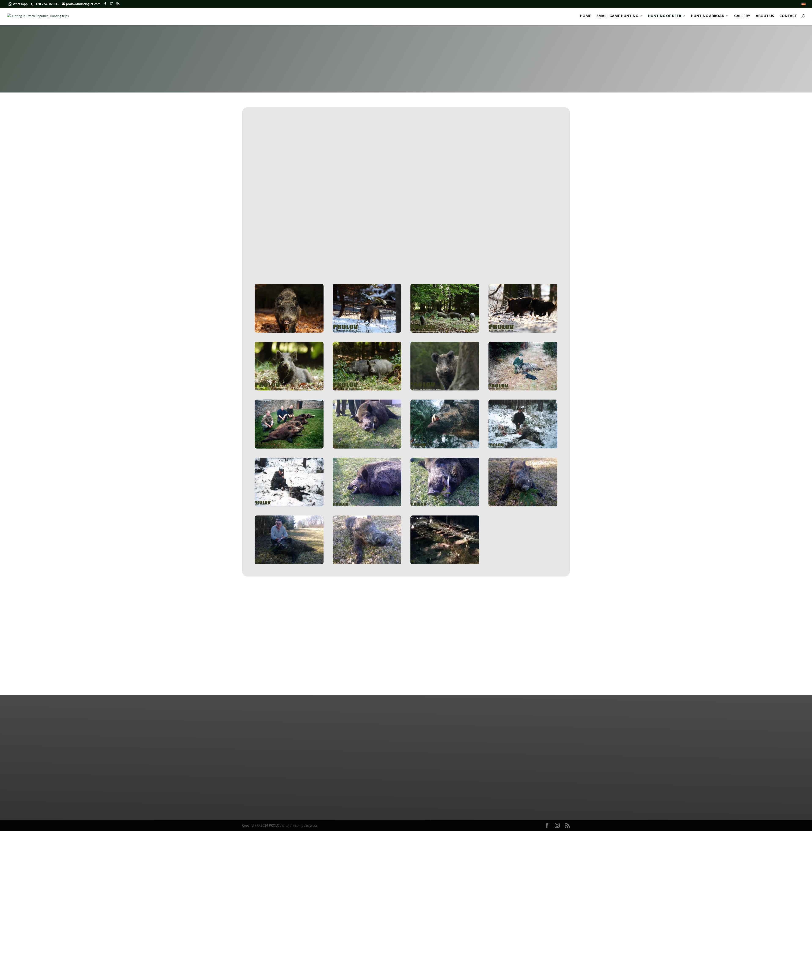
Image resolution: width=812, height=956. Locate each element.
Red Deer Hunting (347, 219)
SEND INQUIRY (441, 260)
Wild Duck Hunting (336, 214)
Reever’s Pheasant (303, 214)
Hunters (496, 192)
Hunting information (437, 173)
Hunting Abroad (707, 16)
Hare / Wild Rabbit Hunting (276, 219)
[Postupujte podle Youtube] (364, 772)
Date (423, 192)
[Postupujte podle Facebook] (334, 772)
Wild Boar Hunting (351, 224)
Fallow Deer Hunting (317, 224)
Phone (495, 151)
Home (585, 16)
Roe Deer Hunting (315, 219)
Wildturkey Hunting (370, 214)
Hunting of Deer (664, 16)
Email (425, 151)
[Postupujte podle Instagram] (349, 772)
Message (426, 218)
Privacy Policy (502, 244)
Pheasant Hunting (270, 214)
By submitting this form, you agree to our (468, 788)
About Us (765, 16)
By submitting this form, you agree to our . (469, 244)
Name (425, 134)
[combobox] (494, 159)
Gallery (742, 16)
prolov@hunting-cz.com (352, 744)
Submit (554, 799)
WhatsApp (20, 4)
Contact (788, 16)
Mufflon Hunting (284, 224)
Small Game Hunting (617, 16)
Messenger (261, 798)
